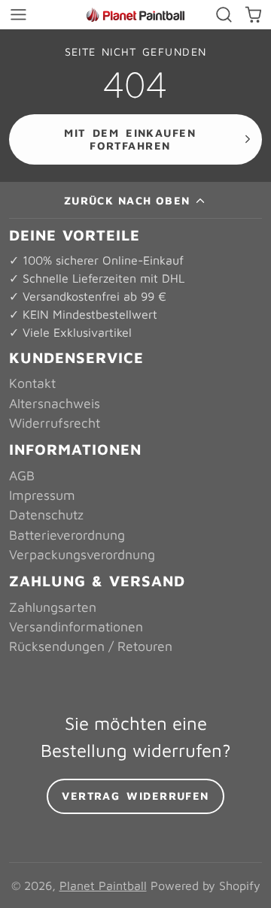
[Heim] (135, 15)
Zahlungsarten (52, 607)
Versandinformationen (76, 626)
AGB (22, 475)
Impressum (42, 495)
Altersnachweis (54, 403)
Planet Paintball (103, 885)
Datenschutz (46, 514)
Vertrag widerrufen (135, 795)
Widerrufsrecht (54, 423)
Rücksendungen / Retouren (90, 646)
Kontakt (32, 383)
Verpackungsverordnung (82, 554)
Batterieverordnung (67, 535)
